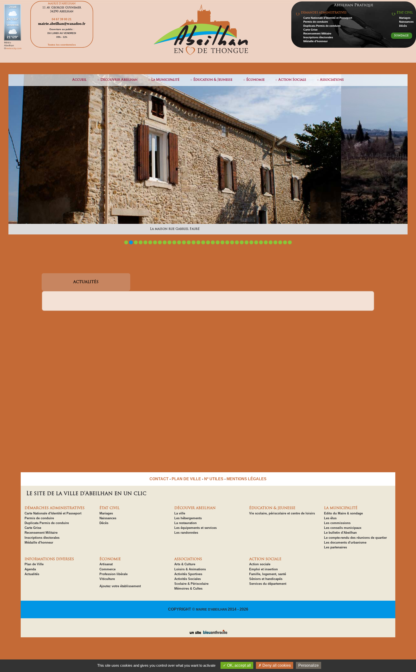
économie (255, 79)
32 (275, 242)
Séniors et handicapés (265, 579)
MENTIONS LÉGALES (246, 479)
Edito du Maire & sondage (343, 513)
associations (332, 79)
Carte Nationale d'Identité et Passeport (327, 17)
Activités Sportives (188, 574)
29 (261, 242)
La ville (179, 513)
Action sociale (259, 564)
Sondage (401, 35)
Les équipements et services (195, 528)
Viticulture (107, 579)
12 (179, 242)
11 (174, 242)
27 (251, 242)
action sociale (292, 79)
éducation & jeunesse (212, 79)
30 (266, 242)
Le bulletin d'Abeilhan (340, 532)
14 (189, 242)
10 (169, 242)
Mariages (404, 17)
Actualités (32, 574)
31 (271, 242)
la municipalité (165, 79)
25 (242, 242)
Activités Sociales (187, 579)
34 (285, 242)
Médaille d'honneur (315, 41)
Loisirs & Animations (190, 569)
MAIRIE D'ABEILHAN (211, 609)
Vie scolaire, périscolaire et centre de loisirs (282, 513)
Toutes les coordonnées (62, 44)
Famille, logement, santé (267, 574)
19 (213, 242)
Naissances (406, 21)
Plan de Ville (34, 564)
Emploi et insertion (263, 569)
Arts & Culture (184, 564)
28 (256, 242)
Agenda (30, 569)
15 (193, 242)
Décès (403, 25)
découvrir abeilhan (118, 79)
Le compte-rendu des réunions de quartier (355, 537)
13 (184, 242)
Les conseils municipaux (342, 528)
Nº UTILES (213, 479)
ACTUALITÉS (85, 282)
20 (218, 242)
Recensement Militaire (317, 33)
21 (222, 242)
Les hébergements (188, 518)
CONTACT (159, 479)
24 (237, 242)
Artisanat (106, 564)
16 (198, 242)
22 (227, 242)
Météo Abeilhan (9, 44)
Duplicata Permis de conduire (322, 25)
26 (246, 242)
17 (203, 242)
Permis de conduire (315, 21)
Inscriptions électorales (318, 37)
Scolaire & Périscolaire (191, 584)
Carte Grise (310, 29)
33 (280, 242)
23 (232, 242)
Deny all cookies (276, 665)
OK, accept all (238, 665)
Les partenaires (335, 547)
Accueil (79, 79)
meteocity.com (13, 48)
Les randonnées (186, 532)
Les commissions (337, 523)
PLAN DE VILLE (186, 479)
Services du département (267, 584)
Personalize (308, 665)
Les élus (330, 518)
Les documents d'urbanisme (345, 542)
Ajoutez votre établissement (120, 586)
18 (208, 242)
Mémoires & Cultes (188, 588)
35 (290, 242)
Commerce (107, 569)
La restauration (185, 523)
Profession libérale (113, 574)
